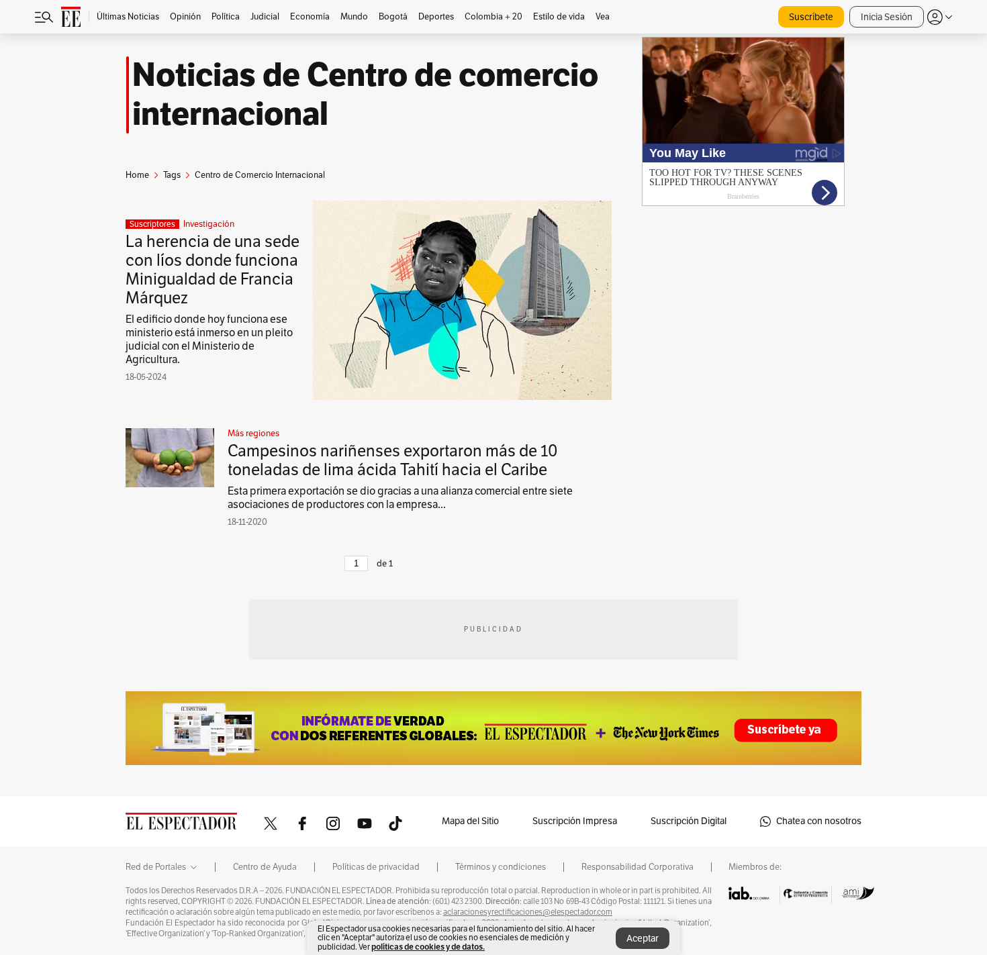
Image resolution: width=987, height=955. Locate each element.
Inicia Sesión (886, 17)
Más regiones (253, 433)
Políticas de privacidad (376, 867)
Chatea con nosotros (818, 821)
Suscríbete (811, 17)
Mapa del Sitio (470, 821)
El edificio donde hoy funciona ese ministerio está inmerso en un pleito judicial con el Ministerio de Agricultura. (209, 339)
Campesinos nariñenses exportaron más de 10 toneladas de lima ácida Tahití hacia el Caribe (393, 460)
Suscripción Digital (688, 821)
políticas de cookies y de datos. (428, 947)
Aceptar (642, 938)
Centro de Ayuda (265, 867)
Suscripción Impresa (574, 821)
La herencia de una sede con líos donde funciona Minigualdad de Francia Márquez (212, 270)
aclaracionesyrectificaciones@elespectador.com (527, 912)
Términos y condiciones (500, 867)
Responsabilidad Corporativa (637, 867)
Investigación (208, 224)
